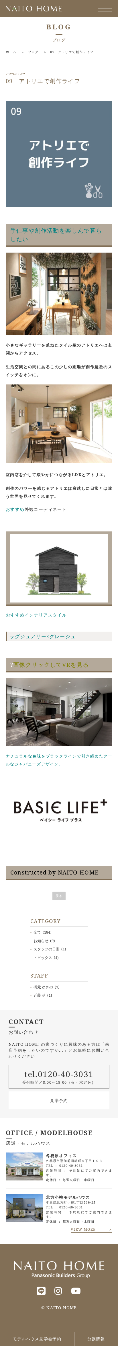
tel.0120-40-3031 (58, 1074)
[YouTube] (76, 1291)
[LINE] (41, 1291)
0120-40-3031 (71, 1165)
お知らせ (41, 940)
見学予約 (59, 1100)
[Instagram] (58, 1291)
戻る (59, 895)
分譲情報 (96, 1338)
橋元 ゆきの (43, 987)
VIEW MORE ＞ (91, 1229)
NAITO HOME (61, 1307)
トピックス (43, 957)
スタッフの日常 (47, 949)
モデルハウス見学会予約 (37, 1338)
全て (37, 932)
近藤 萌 (40, 995)
